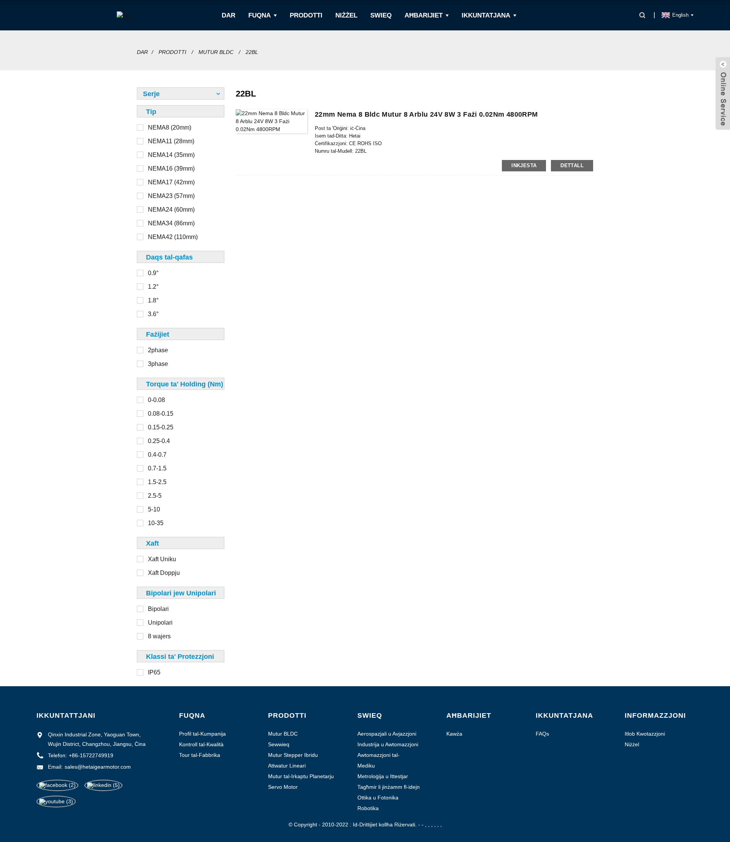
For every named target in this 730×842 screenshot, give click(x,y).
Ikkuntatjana (486, 15)
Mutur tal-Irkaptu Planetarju (301, 776)
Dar (228, 15)
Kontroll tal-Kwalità (201, 744)
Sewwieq (278, 744)
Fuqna (259, 15)
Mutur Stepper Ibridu (293, 755)
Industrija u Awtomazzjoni (387, 744)
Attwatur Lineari (287, 766)
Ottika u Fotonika (377, 798)
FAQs (542, 734)
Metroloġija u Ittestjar (382, 776)
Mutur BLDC (215, 52)
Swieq (381, 15)
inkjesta (523, 165)
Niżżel (346, 15)
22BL (252, 52)
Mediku (366, 766)
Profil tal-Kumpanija (202, 734)
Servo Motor (283, 787)
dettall (572, 165)
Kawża (454, 734)
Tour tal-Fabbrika (199, 755)
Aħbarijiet (424, 15)
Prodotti (306, 15)
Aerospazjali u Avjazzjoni (386, 734)
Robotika (368, 808)
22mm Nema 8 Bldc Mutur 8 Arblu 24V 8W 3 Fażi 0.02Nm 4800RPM (426, 114)
